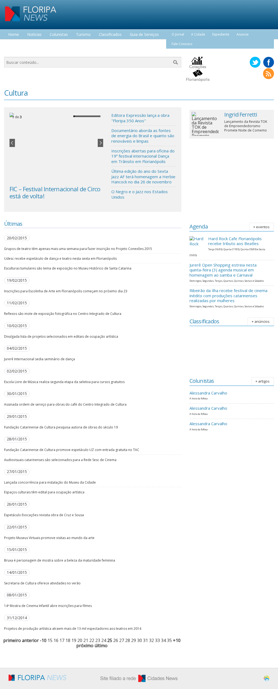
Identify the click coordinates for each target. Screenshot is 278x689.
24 (103, 640)
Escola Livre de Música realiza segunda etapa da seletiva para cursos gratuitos (64, 382)
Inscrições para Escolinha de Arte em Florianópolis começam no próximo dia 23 (65, 291)
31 (145, 640)
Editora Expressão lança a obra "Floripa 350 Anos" (140, 117)
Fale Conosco (182, 44)
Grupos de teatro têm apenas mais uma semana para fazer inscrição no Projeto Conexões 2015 (78, 248)
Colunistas (59, 34)
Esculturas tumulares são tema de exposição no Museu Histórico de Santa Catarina (67, 268)
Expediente (220, 34)
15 (50, 640)
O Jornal (178, 34)
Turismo (83, 34)
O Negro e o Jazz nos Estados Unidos (139, 194)
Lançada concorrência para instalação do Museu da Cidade (50, 482)
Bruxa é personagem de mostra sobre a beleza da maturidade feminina (59, 560)
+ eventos (261, 226)
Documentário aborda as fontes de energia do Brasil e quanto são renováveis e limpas (142, 136)
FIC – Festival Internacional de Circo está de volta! (55, 192)
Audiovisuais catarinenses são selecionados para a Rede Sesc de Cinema (60, 460)
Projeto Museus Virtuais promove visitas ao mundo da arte (49, 537)
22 (91, 640)
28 (127, 640)
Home (13, 34)
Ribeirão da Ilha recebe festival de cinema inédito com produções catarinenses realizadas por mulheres (228, 295)
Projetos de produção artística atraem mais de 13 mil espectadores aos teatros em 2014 (72, 628)
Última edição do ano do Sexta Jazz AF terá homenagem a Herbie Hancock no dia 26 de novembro (143, 176)
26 (115, 640)
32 (151, 640)
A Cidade (198, 34)
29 (133, 640)
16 (55, 640)
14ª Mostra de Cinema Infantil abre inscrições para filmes (48, 605)
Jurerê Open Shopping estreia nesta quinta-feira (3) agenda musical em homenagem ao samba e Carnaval (223, 270)
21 (85, 640)
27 (121, 640)
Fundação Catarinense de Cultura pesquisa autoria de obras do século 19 (61, 427)
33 (157, 640)
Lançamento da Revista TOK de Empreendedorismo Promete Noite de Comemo (245, 126)
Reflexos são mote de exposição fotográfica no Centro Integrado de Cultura (62, 313)
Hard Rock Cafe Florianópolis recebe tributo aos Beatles (235, 241)
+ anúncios (261, 321)
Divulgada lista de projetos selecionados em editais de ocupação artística (61, 336)
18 (67, 640)
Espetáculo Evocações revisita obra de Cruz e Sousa (44, 515)
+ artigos (262, 381)
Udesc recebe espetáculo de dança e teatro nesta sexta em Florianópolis (60, 258)
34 (163, 640)
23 (97, 640)
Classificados (110, 34)
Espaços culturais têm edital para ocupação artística (44, 492)
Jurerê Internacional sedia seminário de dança (39, 359)
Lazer (13, 44)
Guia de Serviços (144, 34)
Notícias (34, 34)
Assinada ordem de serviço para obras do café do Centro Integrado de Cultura (65, 404)
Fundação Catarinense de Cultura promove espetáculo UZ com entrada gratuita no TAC (71, 449)
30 (139, 640)
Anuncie (242, 34)
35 (169, 640)
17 (61, 640)
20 (79, 640)
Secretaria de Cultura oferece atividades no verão (42, 583)
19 (73, 640)
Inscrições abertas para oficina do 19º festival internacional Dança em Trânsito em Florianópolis (143, 156)
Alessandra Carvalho (208, 393)
